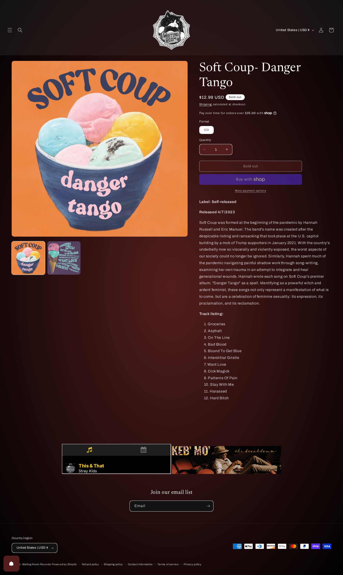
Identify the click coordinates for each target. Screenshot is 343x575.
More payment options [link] (250, 190)
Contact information (140, 564)
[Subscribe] (208, 506)
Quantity (205, 140)
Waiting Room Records (36, 564)
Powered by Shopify (64, 564)
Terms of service (168, 564)
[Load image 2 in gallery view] (64, 258)
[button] (10, 30)
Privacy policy (193, 564)
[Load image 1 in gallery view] (28, 258)
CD (209, 131)
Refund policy (90, 564)
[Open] (11, 563)
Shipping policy (113, 564)
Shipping (205, 104)
